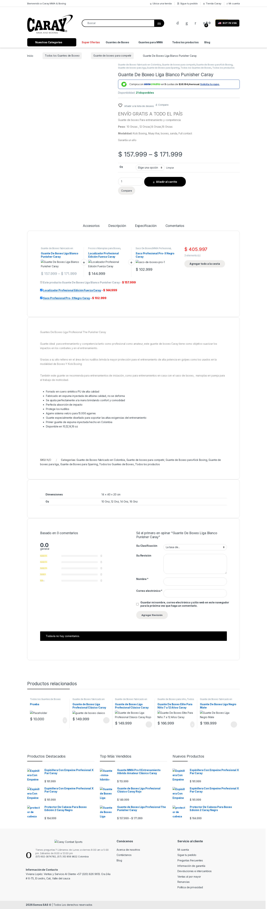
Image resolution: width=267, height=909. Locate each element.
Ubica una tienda (162, 3)
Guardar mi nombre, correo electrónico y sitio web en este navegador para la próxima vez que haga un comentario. (184, 604)
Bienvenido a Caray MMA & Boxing (46, 3)
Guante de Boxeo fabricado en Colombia (139, 64)
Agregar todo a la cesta (204, 263)
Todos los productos (185, 42)
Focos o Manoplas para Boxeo (104, 248)
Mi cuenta (234, 3)
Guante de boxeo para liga (132, 67)
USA (230, 23)
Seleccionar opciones (103, 720)
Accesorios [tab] (91, 226)
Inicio (30, 55)
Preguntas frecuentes (190, 860)
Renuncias (183, 881)
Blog (207, 42)
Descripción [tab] (117, 226)
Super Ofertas (91, 42)
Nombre (142, 578)
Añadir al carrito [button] (63, 720)
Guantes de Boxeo (117, 42)
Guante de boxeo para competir (112, 55)
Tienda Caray (213, 3)
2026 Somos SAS (37, 904)
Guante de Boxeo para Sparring (163, 67)
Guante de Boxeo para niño (171, 699)
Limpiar (170, 167)
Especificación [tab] (146, 226)
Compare (163, 104)
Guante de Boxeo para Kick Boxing (214, 64)
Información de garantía (191, 865)
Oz (121, 166)
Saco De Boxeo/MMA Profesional (153, 248)
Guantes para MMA (150, 42)
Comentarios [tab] (174, 226)
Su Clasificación (146, 545)
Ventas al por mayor (189, 876)
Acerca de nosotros (128, 849)
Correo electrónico (149, 590)
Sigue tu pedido (189, 3)
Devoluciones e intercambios (194, 871)
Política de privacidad (190, 887)
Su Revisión (143, 555)
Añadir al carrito (166, 181)
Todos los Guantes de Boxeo (62, 55)
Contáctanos (124, 854)
